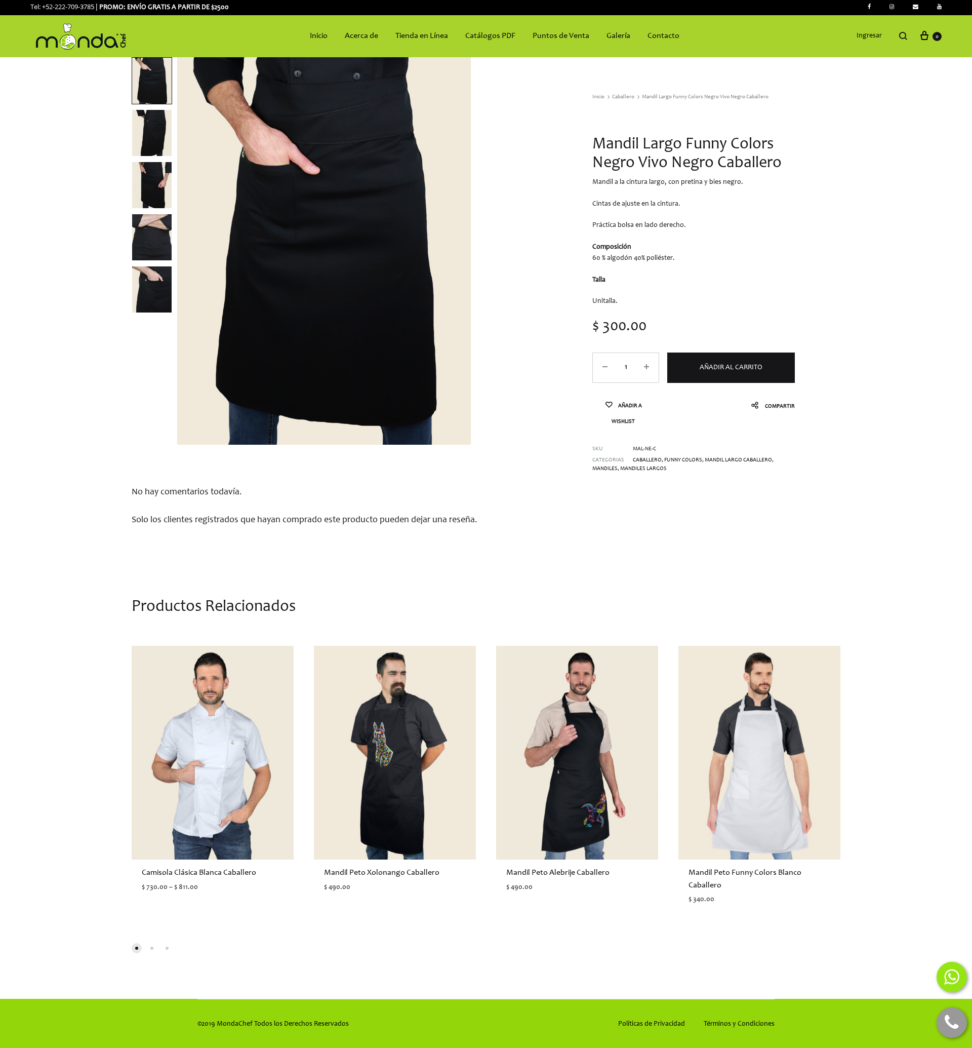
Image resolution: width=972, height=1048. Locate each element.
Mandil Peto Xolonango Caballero (381, 873)
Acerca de (361, 36)
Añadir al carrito (731, 367)
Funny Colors (683, 460)
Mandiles (605, 469)
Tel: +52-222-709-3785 (62, 6)
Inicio (319, 36)
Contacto (663, 36)
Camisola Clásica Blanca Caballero (199, 873)
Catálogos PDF (490, 36)
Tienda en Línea (421, 36)
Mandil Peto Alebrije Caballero (558, 873)
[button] (137, 948)
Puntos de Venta (561, 36)
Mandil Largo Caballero (738, 460)
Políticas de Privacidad (651, 1024)
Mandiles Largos (643, 469)
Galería (618, 36)
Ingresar (869, 36)
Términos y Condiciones (739, 1024)
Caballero (623, 97)
